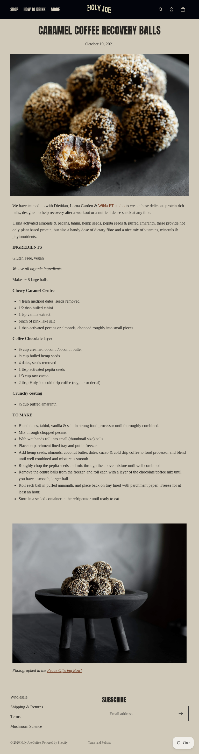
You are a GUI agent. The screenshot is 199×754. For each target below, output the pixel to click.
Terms (15, 716)
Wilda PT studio (111, 206)
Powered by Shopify (55, 742)
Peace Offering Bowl (64, 670)
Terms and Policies (99, 742)
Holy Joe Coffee (30, 742)
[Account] (171, 9)
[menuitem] (55, 9)
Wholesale (18, 697)
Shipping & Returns (26, 706)
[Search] (160, 9)
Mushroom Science (26, 726)
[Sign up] (180, 713)
